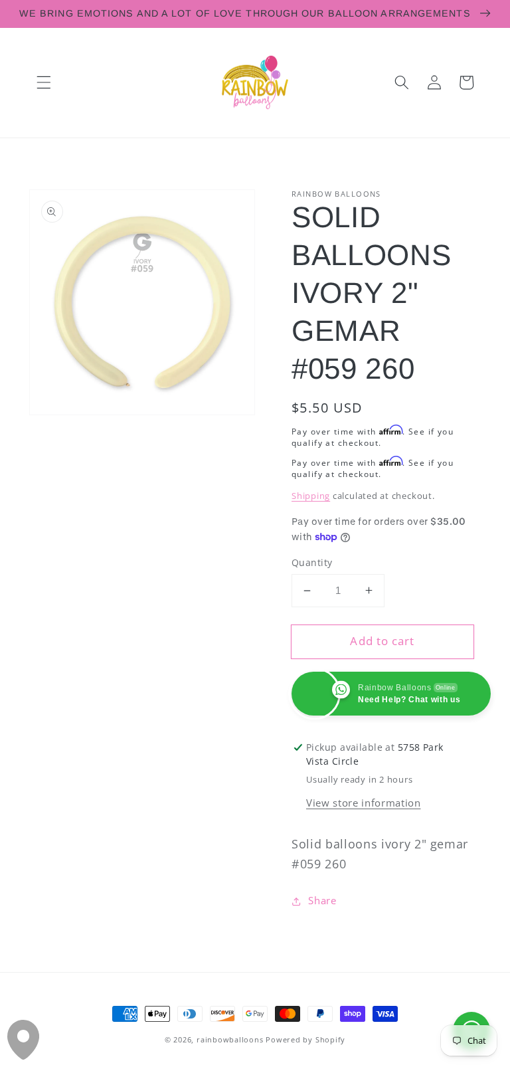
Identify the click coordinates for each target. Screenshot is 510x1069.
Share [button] (322, 901)
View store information (363, 803)
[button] (44, 82)
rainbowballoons (230, 1039)
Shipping (311, 496)
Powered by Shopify (305, 1039)
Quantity (312, 562)
